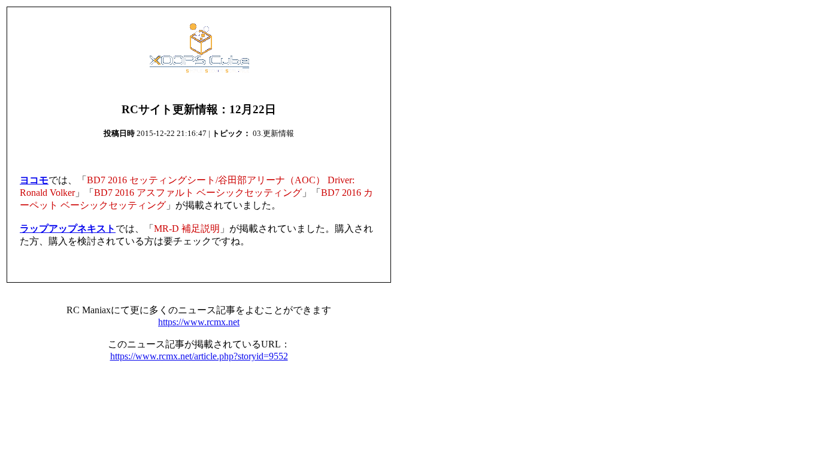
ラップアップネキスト (68, 228)
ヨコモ (34, 180)
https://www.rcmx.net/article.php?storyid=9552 (199, 356)
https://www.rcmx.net (199, 322)
